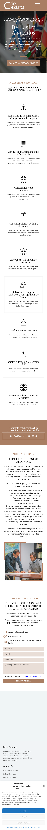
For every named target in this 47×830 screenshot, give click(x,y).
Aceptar (23, 811)
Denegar (23, 817)
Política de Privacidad (25, 827)
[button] (44, 786)
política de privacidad (32, 676)
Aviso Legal (37, 827)
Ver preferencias (23, 823)
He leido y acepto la (23, 676)
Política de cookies (12, 827)
